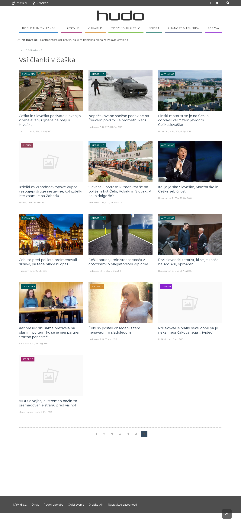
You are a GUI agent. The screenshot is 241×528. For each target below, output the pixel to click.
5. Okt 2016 (116, 271)
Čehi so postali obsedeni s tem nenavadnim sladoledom (114, 330)
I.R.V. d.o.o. (20, 504)
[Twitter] (217, 3)
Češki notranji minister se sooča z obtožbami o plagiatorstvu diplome (118, 262)
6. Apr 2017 (186, 131)
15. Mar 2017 (39, 202)
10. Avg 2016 (111, 339)
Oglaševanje (76, 504)
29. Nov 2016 (116, 202)
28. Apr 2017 (116, 127)
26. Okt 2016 (185, 198)
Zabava (213, 28)
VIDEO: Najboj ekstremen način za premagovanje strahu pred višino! (48, 403)
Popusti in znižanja (38, 28)
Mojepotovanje (26, 412)
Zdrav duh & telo (126, 28)
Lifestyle (71, 28)
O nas (35, 504)
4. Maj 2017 (46, 131)
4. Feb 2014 (46, 412)
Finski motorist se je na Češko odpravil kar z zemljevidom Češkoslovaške (183, 120)
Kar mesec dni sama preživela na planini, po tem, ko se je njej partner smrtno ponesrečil (49, 332)
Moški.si (22, 3)
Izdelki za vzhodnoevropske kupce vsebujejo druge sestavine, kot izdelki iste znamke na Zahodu (50, 191)
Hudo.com (24, 131)
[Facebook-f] (211, 3)
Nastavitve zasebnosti (122, 504)
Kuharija (95, 28)
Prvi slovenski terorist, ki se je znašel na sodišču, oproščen (189, 262)
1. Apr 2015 (178, 339)
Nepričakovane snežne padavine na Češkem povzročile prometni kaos (118, 118)
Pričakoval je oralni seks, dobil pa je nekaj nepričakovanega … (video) (188, 330)
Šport (154, 28)
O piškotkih (96, 504)
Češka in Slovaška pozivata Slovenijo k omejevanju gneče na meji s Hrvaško (50, 120)
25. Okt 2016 (41, 271)
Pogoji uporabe (53, 504)
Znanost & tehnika (183, 28)
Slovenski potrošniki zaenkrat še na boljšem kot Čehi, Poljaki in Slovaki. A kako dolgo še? (119, 191)
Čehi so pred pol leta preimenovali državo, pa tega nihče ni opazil (48, 262)
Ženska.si (43, 3)
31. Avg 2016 (185, 271)
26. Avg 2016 (41, 343)
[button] (228, 3)
